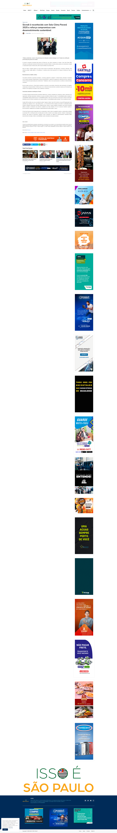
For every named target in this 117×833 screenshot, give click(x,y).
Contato (88, 831)
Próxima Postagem (67, 173)
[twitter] (88, 801)
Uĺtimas (35, 10)
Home (24, 10)
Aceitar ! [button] (5, 829)
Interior (52, 10)
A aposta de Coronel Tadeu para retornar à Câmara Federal (45, 160)
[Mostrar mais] (47, 144)
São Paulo (42, 10)
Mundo (57, 10)
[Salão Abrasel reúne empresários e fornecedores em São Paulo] (30, 154)
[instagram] (93, 801)
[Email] (44, 144)
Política (78, 10)
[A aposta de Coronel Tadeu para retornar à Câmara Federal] (47, 154)
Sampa (47, 10)
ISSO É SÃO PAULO (33, 831)
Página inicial (25, 22)
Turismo (73, 10)
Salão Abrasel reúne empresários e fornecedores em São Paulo (29, 160)
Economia (63, 10)
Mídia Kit (92, 831)
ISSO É (29, 10)
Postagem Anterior (26, 173)
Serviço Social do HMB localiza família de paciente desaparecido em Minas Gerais (64, 160)
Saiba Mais (10, 827)
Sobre (84, 831)
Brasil (68, 10)
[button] (90, 10)
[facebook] (85, 801)
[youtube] (91, 801)
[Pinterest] (42, 144)
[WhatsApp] (39, 144)
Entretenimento (85, 10)
